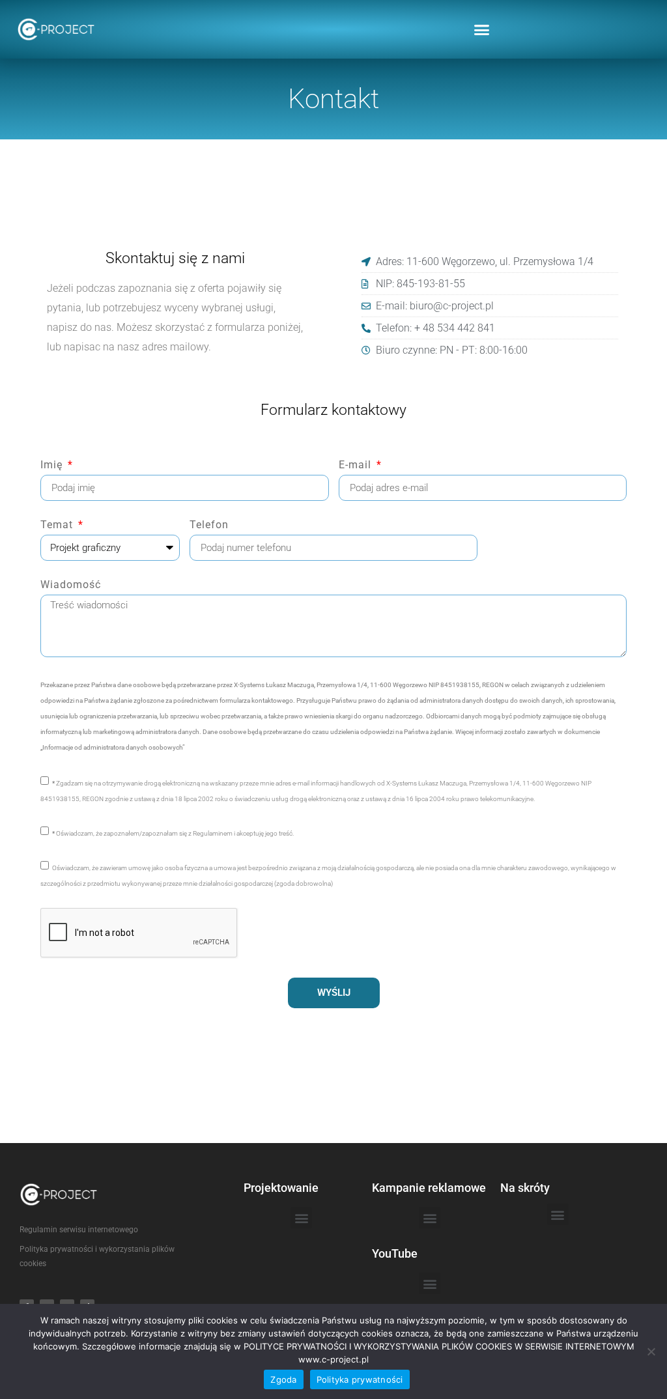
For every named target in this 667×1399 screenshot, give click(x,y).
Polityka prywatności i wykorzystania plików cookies (97, 1256)
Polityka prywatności (360, 1379)
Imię (53, 465)
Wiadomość (70, 585)
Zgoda (283, 1379)
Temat (58, 525)
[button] (482, 29)
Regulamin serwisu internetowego (79, 1229)
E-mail (357, 465)
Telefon (209, 525)
